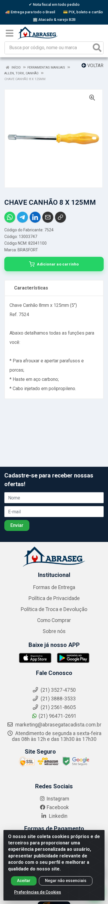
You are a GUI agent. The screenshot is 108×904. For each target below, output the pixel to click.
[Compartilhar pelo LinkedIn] (35, 217)
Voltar (94, 65)
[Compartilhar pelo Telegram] (22, 217)
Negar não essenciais (65, 880)
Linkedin (57, 816)
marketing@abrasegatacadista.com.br (57, 725)
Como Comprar (54, 620)
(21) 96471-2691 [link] (58, 716)
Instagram (57, 799)
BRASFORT (28, 250)
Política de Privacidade (54, 598)
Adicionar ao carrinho (58, 264)
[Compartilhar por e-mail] (47, 217)
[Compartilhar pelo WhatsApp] (9, 217)
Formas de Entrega (54, 587)
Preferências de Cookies (37, 892)
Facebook (58, 807)
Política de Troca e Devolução (54, 609)
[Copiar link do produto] (60, 217)
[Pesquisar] (97, 48)
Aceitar (24, 880)
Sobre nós (54, 631)
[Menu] (9, 33)
